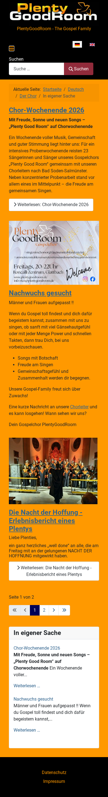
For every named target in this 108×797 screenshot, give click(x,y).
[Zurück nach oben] (98, 787)
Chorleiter (79, 406)
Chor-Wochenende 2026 (46, 110)
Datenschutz (54, 772)
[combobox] (36, 69)
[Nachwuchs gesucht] (54, 252)
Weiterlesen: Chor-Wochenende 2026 (52, 204)
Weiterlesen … (27, 685)
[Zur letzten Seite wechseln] (64, 610)
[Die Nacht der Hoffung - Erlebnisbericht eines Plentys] (53, 470)
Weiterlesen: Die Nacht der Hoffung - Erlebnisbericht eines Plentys (55, 571)
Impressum (54, 781)
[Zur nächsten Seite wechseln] (54, 610)
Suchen (16, 59)
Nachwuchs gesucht (40, 293)
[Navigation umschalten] (11, 48)
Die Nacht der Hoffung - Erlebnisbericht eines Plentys (46, 520)
